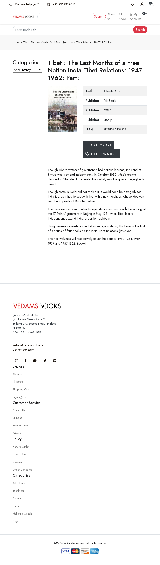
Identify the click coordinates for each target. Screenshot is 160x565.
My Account (135, 16)
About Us (111, 16)
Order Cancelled (22, 469)
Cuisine (17, 498)
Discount (17, 462)
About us (17, 374)
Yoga (15, 521)
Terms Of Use (20, 425)
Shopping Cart (21, 389)
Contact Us (19, 410)
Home (16, 42)
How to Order (21, 447)
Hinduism (18, 506)
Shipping (17, 418)
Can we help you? (26, 4)
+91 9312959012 (64, 4)
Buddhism (18, 491)
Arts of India (19, 483)
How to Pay (19, 454)
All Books (122, 16)
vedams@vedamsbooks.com (28, 345)
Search (98, 16)
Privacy (17, 433)
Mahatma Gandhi (22, 514)
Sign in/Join (19, 397)
